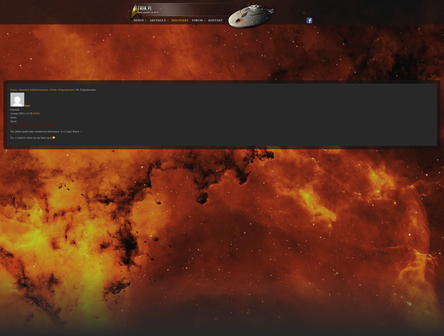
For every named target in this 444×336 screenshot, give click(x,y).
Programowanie (66, 90)
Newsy (139, 20)
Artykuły (158, 20)
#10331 (36, 113)
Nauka (53, 90)
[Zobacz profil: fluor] (17, 105)
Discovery (180, 20)
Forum (197, 20)
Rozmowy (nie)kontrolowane (33, 90)
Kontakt (215, 20)
